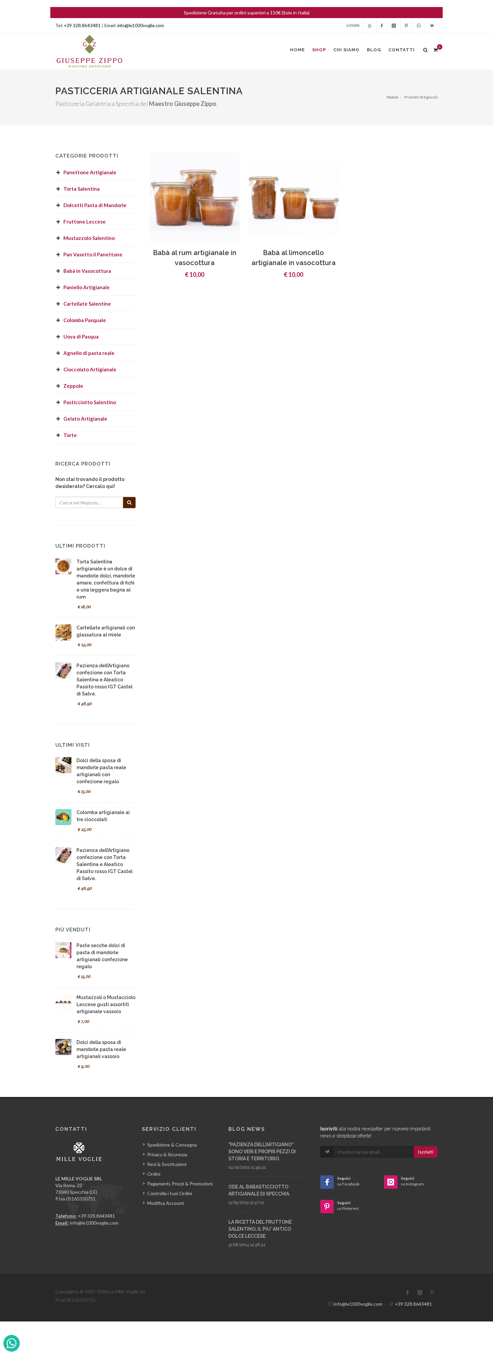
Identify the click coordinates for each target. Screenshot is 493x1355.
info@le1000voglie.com (140, 25)
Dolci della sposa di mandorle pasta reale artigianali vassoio (101, 1049)
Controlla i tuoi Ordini (169, 1193)
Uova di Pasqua (81, 336)
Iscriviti (425, 1152)
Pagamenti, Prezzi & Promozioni (180, 1183)
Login (352, 25)
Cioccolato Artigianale (89, 369)
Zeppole (73, 386)
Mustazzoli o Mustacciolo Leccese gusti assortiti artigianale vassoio (105, 1004)
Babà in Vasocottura (87, 271)
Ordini (153, 1174)
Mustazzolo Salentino (89, 238)
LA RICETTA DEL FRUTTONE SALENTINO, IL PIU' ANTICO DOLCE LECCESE (260, 1229)
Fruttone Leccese (84, 222)
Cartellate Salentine (87, 304)
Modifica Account (165, 1203)
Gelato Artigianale (85, 419)
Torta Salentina (81, 189)
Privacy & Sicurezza (167, 1154)
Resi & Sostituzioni (166, 1164)
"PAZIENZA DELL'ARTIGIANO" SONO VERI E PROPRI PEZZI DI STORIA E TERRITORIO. (262, 1151)
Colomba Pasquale (84, 320)
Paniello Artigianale (86, 287)
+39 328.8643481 (82, 25)
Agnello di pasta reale (88, 353)
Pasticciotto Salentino (89, 402)
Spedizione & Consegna (172, 1145)
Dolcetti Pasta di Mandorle (94, 205)
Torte (70, 435)
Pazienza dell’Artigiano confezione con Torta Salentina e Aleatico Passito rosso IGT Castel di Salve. (104, 679)
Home (392, 97)
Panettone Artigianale (89, 172)
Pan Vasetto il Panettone (92, 254)
